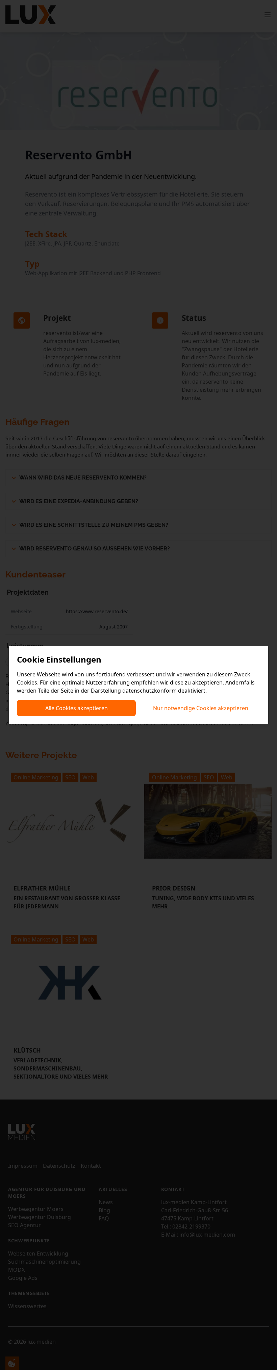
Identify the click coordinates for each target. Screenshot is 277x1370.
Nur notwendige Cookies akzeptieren (200, 708)
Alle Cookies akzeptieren (76, 708)
